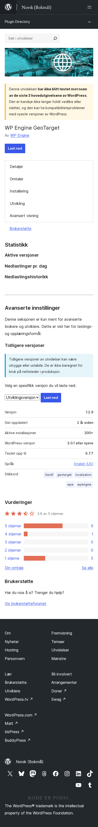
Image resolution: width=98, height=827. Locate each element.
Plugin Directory (17, 22)
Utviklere (12, 691)
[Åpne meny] (90, 7)
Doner (59, 691)
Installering (19, 191)
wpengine (84, 484)
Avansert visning (24, 215)
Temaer (57, 641)
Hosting (11, 650)
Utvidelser (60, 650)
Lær (8, 674)
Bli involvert (61, 674)
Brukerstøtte (20, 228)
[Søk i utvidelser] (55, 38)
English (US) (83, 464)
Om (8, 633)
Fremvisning (61, 633)
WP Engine (19, 135)
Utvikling (17, 203)
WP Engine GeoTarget (32, 128)
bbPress (14, 731)
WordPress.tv (19, 699)
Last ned (15, 148)
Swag (58, 699)
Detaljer (16, 166)
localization (83, 475)
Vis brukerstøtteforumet (25, 603)
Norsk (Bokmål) (30, 761)
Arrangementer (64, 682)
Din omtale (14, 567)
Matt (11, 723)
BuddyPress (18, 740)
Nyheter (12, 641)
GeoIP (49, 475)
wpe (70, 484)
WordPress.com (21, 715)
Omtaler (16, 179)
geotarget (64, 475)
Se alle (87, 567)
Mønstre (58, 658)
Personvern (15, 658)
